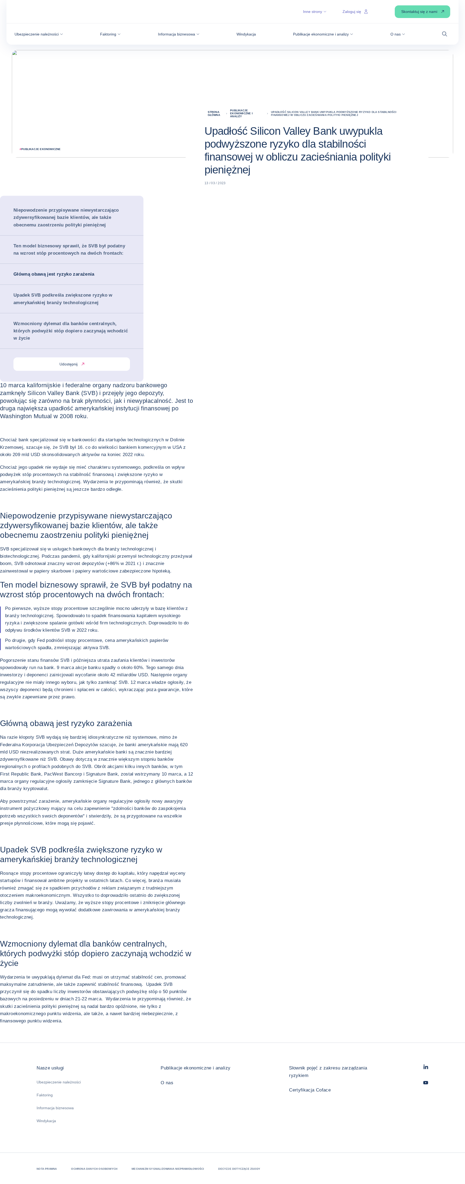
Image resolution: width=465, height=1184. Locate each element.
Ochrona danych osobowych (94, 1168)
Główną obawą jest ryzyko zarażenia (53, 274)
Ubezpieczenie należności (59, 1082)
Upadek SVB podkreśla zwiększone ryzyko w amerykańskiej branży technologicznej (62, 299)
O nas (167, 1082)
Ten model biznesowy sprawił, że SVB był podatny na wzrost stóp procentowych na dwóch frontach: (69, 249)
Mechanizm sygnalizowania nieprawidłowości (168, 1168)
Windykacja (46, 1121)
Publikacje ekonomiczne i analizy (195, 1068)
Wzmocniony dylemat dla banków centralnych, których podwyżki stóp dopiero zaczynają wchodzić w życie (70, 331)
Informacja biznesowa (55, 1108)
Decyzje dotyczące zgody (239, 1168)
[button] (39, 34)
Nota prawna (47, 1168)
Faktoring (45, 1095)
